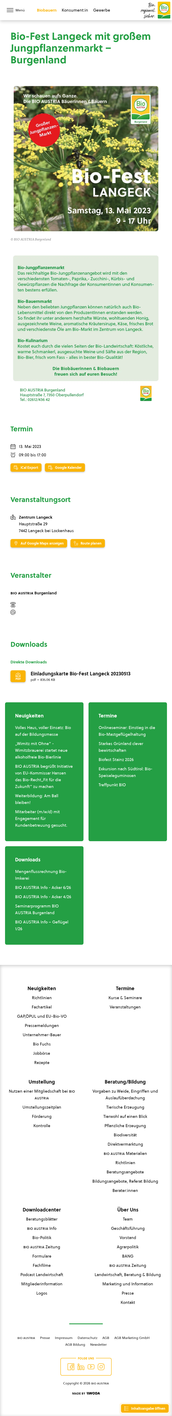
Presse (128, 1293)
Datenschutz (87, 1337)
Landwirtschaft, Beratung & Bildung (128, 1274)
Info (41, 1228)
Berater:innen (125, 1190)
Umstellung (42, 1082)
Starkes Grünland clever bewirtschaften (121, 747)
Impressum (64, 1337)
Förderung (42, 1116)
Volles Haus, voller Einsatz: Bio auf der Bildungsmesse (43, 731)
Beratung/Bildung (125, 1082)
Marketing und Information (127, 1284)
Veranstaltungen (125, 1007)
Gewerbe (101, 10)
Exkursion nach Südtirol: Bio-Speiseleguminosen (125, 772)
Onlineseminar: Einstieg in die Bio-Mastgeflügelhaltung (127, 731)
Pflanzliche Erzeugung (125, 1125)
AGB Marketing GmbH (132, 1337)
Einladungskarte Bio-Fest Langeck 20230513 (80, 673)
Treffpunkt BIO (112, 785)
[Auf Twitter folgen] (81, 1367)
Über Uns (127, 1209)
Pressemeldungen (42, 1025)
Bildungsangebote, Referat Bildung (125, 1181)
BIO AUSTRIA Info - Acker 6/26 (43, 887)
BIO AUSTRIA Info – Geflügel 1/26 (41, 925)
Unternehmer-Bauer (42, 1034)
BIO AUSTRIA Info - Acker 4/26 (43, 896)
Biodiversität (125, 1135)
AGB (105, 1337)
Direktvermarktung (125, 1144)
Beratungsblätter (41, 1219)
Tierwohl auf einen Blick (125, 1116)
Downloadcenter (42, 1209)
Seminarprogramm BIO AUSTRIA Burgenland (37, 909)
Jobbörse (41, 1053)
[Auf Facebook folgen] (71, 1367)
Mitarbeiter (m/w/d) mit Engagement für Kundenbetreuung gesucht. (41, 818)
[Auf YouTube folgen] (91, 1367)
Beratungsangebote (125, 1172)
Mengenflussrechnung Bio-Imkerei (41, 875)
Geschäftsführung (128, 1228)
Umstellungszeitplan (41, 1107)
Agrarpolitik (128, 1247)
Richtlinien (42, 997)
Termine (125, 988)
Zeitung (41, 1247)
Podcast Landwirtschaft (41, 1274)
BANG (127, 1256)
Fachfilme (42, 1265)
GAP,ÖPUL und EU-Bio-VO (42, 1016)
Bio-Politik (41, 1237)
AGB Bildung (75, 1344)
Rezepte (42, 1062)
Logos (41, 1293)
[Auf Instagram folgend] (101, 1367)
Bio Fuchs (42, 1044)
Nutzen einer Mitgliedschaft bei (42, 1094)
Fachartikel (42, 1007)
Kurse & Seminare (125, 997)
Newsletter (98, 1344)
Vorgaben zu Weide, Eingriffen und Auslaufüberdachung (125, 1094)
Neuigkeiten (41, 988)
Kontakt (128, 1302)
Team (128, 1219)
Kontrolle (41, 1125)
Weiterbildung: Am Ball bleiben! (36, 799)
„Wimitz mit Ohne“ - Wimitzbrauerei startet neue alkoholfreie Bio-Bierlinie (41, 750)
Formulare (41, 1256)
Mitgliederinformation (42, 1284)
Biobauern (47, 10)
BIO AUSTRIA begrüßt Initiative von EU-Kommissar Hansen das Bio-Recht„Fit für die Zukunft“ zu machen (44, 776)
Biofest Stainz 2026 (116, 759)
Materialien (125, 1153)
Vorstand (128, 1237)
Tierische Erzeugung (125, 1107)
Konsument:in (75, 10)
